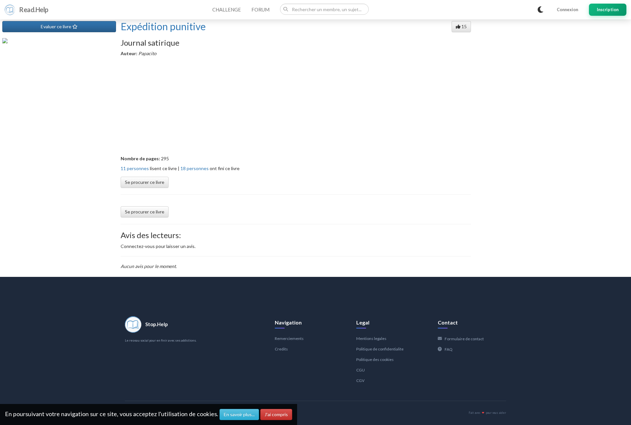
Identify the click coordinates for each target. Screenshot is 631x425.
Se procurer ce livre (144, 182)
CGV (360, 380)
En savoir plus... (239, 414)
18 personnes (194, 168)
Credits (281, 349)
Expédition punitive (163, 26)
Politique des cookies (375, 359)
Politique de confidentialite (380, 349)
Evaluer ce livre (56, 26)
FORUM (260, 9)
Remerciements (289, 338)
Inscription (608, 9)
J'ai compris (276, 414)
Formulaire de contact (464, 338)
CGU (360, 370)
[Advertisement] (296, 106)
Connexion (567, 9)
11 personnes (135, 168)
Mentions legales (371, 338)
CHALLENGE (226, 9)
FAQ (449, 349)
